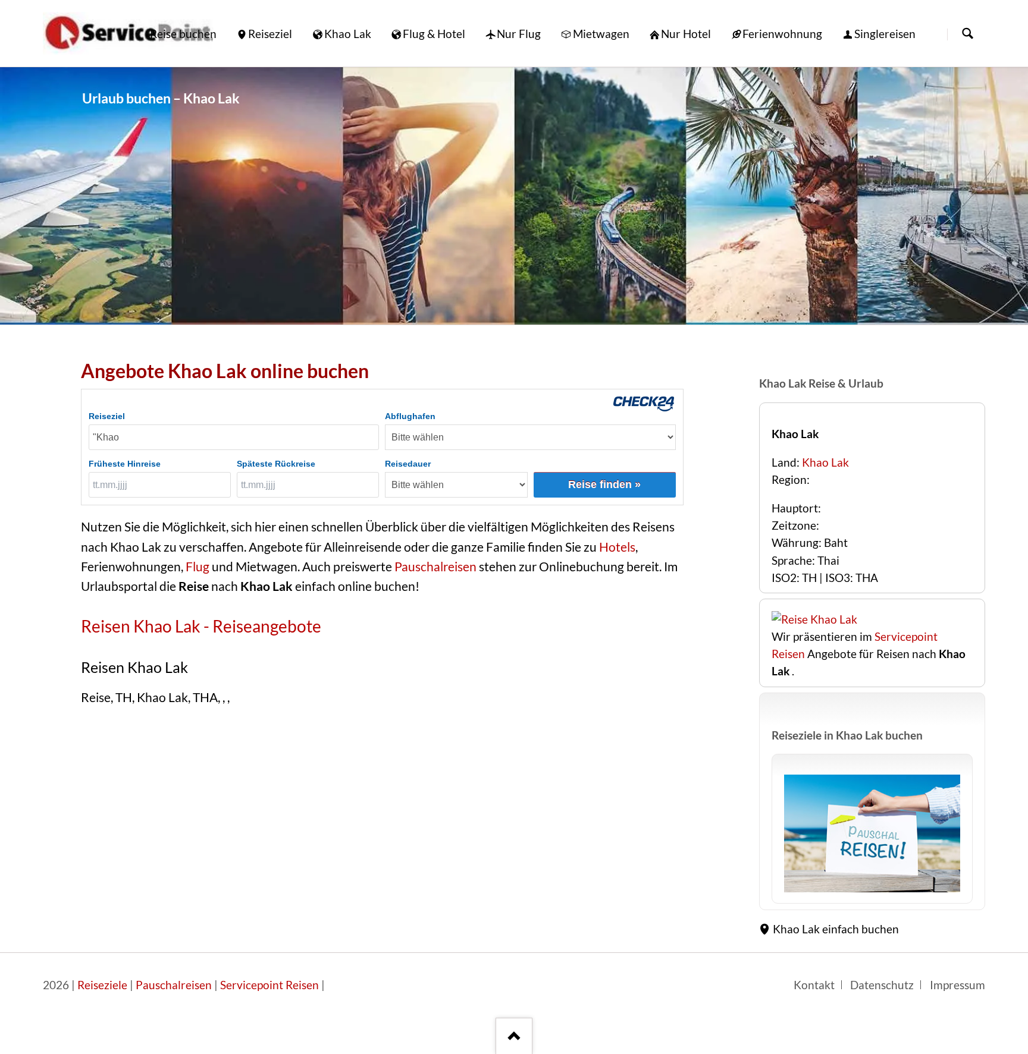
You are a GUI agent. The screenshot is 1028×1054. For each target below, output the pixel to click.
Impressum (957, 985)
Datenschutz (882, 985)
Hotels (617, 547)
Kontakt (814, 985)
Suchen (967, 34)
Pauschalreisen (434, 566)
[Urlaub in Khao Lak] (872, 833)
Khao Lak (825, 462)
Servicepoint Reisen (269, 985)
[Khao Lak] (514, 196)
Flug (197, 566)
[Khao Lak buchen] (814, 619)
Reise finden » (604, 484)
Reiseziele (102, 985)
